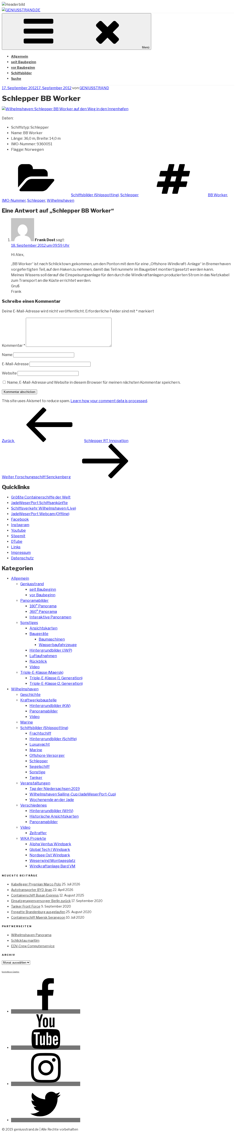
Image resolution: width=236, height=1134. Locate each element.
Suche (16, 78)
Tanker (36, 777)
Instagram (20, 525)
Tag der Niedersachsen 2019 (55, 789)
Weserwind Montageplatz (52, 860)
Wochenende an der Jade (52, 800)
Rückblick (38, 661)
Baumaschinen (52, 639)
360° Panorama (43, 611)
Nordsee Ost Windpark (50, 855)
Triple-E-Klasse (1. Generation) (56, 678)
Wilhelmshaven (60, 200)
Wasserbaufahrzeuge (58, 645)
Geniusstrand (32, 584)
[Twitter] (45, 1120)
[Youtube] (45, 1047)
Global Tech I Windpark (50, 849)
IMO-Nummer (14, 200)
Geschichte (30, 694)
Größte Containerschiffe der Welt (41, 497)
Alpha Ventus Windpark (50, 844)
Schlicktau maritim (25, 940)
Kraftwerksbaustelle (38, 700)
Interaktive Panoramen (50, 617)
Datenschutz (22, 558)
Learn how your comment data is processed (109, 401)
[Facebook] (45, 1011)
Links (16, 547)
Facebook (20, 519)
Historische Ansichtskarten (54, 816)
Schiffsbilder (21, 73)
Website (9, 373)
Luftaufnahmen (43, 656)
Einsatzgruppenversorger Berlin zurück (41, 901)
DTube (16, 541)
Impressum (21, 552)
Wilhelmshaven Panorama (31, 935)
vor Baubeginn (23, 67)
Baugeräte (39, 634)
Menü (145, 47)
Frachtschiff (40, 733)
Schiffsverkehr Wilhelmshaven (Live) (43, 508)
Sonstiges (29, 622)
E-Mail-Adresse (15, 364)
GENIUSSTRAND (94, 88)
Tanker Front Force (25, 906)
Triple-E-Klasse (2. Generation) (56, 683)
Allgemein (19, 56)
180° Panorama (43, 606)
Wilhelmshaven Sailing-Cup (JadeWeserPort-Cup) (73, 794)
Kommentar (13, 345)
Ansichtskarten (43, 628)
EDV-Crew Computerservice (33, 946)
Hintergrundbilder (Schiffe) (53, 739)
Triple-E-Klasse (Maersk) (41, 672)
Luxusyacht (40, 744)
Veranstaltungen (35, 783)
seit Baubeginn (23, 62)
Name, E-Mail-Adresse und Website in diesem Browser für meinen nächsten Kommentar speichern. (93, 382)
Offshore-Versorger (47, 755)
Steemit (18, 536)
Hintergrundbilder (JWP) (51, 650)
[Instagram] (45, 1084)
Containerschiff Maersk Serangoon (38, 917)
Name (7, 355)
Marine (26, 722)
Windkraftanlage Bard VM (52, 866)
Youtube (18, 530)
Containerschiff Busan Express (35, 895)
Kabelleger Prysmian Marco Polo (36, 884)
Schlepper (129, 195)
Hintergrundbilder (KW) (50, 706)
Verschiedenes (33, 805)
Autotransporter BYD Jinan (31, 890)
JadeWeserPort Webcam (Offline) (40, 514)
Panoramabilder (34, 600)
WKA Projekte (33, 838)
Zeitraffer (38, 833)
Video (35, 667)
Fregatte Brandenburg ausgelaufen (38, 912)
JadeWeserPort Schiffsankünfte (39, 503)
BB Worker (217, 195)
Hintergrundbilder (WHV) (51, 811)
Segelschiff (40, 766)
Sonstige (37, 772)
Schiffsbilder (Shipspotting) (95, 195)
